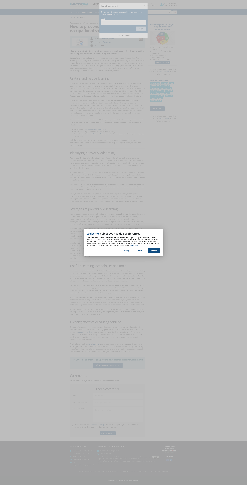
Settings (127, 250)
